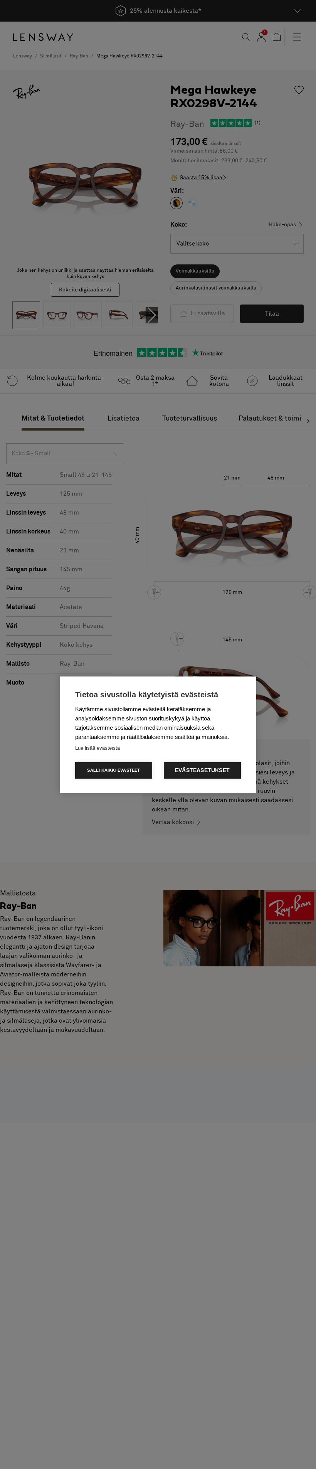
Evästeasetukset (202, 770)
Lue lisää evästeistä (97, 748)
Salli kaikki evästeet (113, 770)
